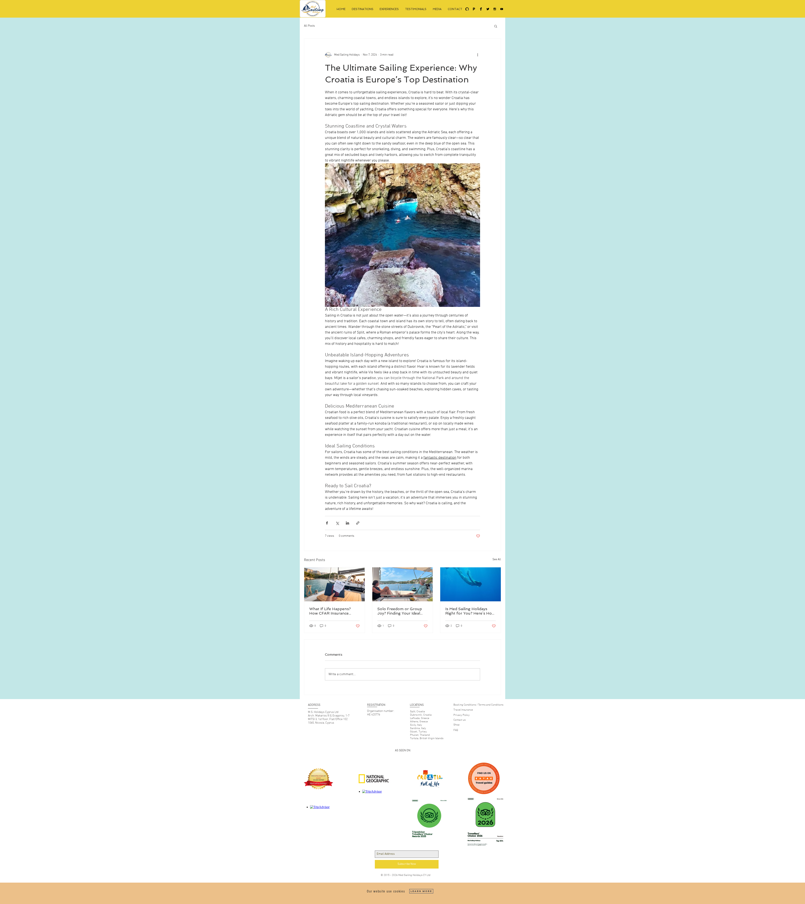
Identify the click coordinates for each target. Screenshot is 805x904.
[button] (496, 26)
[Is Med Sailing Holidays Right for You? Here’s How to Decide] (470, 584)
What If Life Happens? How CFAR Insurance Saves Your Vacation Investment (330, 611)
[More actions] (477, 54)
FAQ (455, 730)
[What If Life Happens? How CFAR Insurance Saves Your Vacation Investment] (334, 584)
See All (496, 559)
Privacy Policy (461, 715)
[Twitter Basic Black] (487, 9)
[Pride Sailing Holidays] (474, 9)
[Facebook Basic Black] (481, 9)
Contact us (459, 720)
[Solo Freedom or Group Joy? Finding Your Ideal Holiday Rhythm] (402, 584)
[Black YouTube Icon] (501, 9)
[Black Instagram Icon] (494, 9)
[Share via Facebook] (327, 523)
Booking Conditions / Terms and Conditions (478, 705)
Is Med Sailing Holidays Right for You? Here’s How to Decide (470, 611)
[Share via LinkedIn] (347, 523)
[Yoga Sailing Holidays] (467, 9)
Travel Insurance (463, 710)
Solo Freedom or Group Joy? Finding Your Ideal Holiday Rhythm (399, 611)
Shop (456, 725)
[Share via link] (358, 523)
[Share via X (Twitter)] (337, 523)
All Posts (309, 26)
